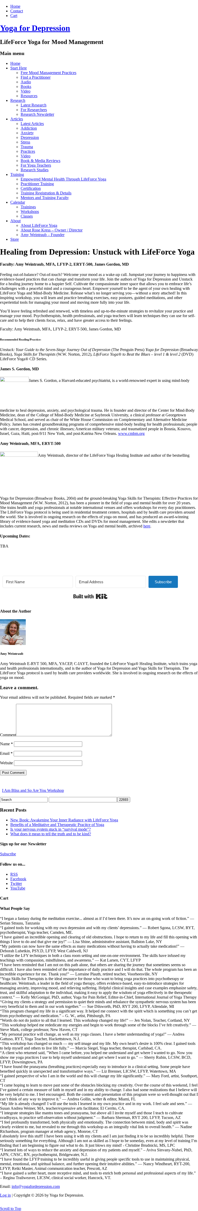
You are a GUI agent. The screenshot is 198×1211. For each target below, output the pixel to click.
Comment (8, 735)
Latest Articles (32, 123)
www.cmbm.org (131, 433)
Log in (5, 1195)
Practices (28, 151)
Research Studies (34, 170)
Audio (26, 82)
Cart (13, 15)
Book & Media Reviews (40, 160)
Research (17, 100)
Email (6, 753)
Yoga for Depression (35, 28)
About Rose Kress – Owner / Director (51, 230)
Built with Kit (90, 596)
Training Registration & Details (46, 193)
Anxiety (27, 133)
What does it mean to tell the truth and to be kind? (50, 834)
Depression (30, 137)
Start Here (18, 68)
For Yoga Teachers (36, 165)
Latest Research (33, 105)
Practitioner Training (37, 184)
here (146, 526)
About (15, 221)
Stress (25, 142)
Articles (16, 119)
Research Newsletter (37, 114)
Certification (31, 188)
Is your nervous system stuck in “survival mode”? (50, 829)
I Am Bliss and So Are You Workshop (33, 790)
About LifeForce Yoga (39, 225)
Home (15, 6)
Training (17, 174)
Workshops (30, 211)
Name (6, 744)
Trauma (27, 147)
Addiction (29, 128)
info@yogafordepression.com (36, 1186)
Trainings (28, 207)
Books (26, 86)
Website (6, 763)
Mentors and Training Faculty (45, 197)
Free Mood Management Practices (48, 72)
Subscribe (8, 854)
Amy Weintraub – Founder (42, 234)
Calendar (17, 202)
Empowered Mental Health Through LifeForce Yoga (63, 179)
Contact (16, 11)
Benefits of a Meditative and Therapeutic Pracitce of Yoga (57, 824)
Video (25, 91)
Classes (27, 216)
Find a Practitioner (36, 77)
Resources (29, 96)
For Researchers (34, 109)
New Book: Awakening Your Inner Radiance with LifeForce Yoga (64, 820)
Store (14, 239)
